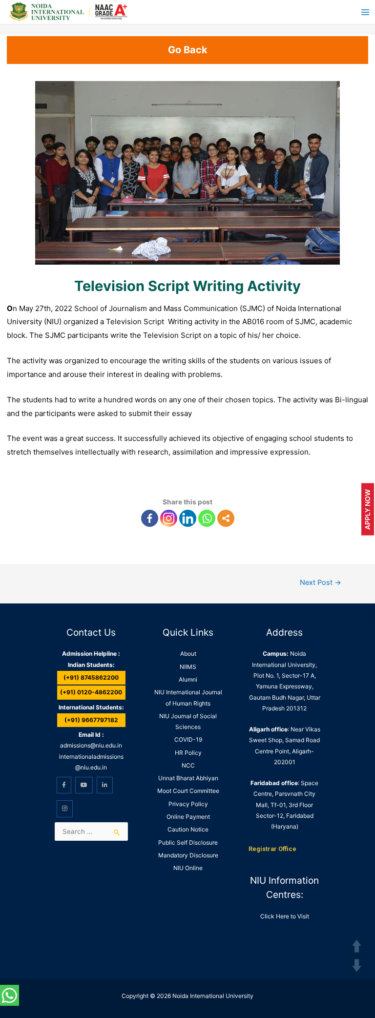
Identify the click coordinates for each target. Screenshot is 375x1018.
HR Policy (188, 752)
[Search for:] (91, 831)
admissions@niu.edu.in (91, 745)
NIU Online (188, 868)
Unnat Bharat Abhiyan (188, 778)
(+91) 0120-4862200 (91, 692)
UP (356, 946)
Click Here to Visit (284, 916)
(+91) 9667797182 (91, 720)
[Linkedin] (187, 518)
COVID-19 (188, 739)
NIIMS (188, 666)
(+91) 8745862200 (91, 677)
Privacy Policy (188, 804)
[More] (225, 518)
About (188, 653)
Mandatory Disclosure (188, 855)
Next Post (320, 582)
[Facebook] (149, 518)
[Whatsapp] (206, 518)
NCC (188, 765)
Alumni (188, 679)
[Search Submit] (117, 832)
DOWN (356, 965)
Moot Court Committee (188, 790)
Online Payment (188, 816)
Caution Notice (187, 829)
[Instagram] (168, 518)
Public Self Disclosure (188, 842)
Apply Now (367, 509)
